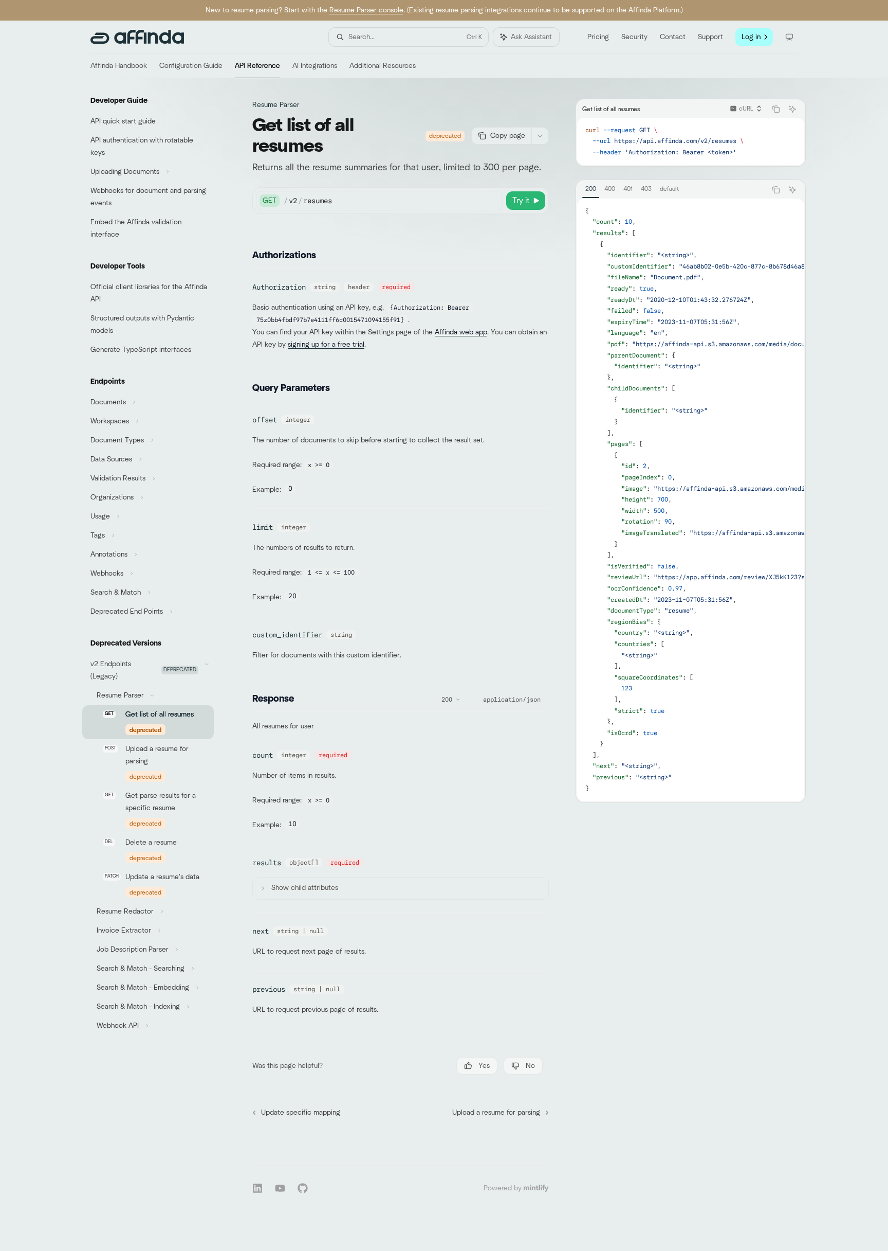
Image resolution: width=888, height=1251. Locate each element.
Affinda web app (461, 332)
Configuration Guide (191, 65)
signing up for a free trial (326, 344)
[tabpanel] (690, 500)
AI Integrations (314, 65)
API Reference (257, 65)
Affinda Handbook (118, 65)
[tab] (590, 189)
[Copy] (493, 200)
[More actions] (540, 136)
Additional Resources (382, 65)
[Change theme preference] (789, 37)
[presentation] (690, 500)
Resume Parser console (366, 10)
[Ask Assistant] (792, 109)
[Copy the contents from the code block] (776, 109)
